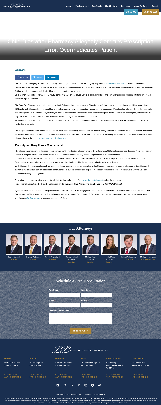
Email (52, 300)
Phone (84, 300)
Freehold (59, 358)
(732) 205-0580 (36, 374)
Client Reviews (111, 6)
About (68, 6)
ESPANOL (131, 12)
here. (125, 403)
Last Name (86, 290)
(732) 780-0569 (61, 374)
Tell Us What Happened (59, 311)
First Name (54, 290)
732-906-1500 (150, 12)
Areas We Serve (140, 6)
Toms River (137, 358)
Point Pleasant (113, 358)
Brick (83, 358)
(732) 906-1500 (10, 374)
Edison (7, 358)
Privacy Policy (99, 394)
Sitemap (88, 394)
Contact (154, 6)
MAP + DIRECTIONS (12, 377)
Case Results (96, 6)
